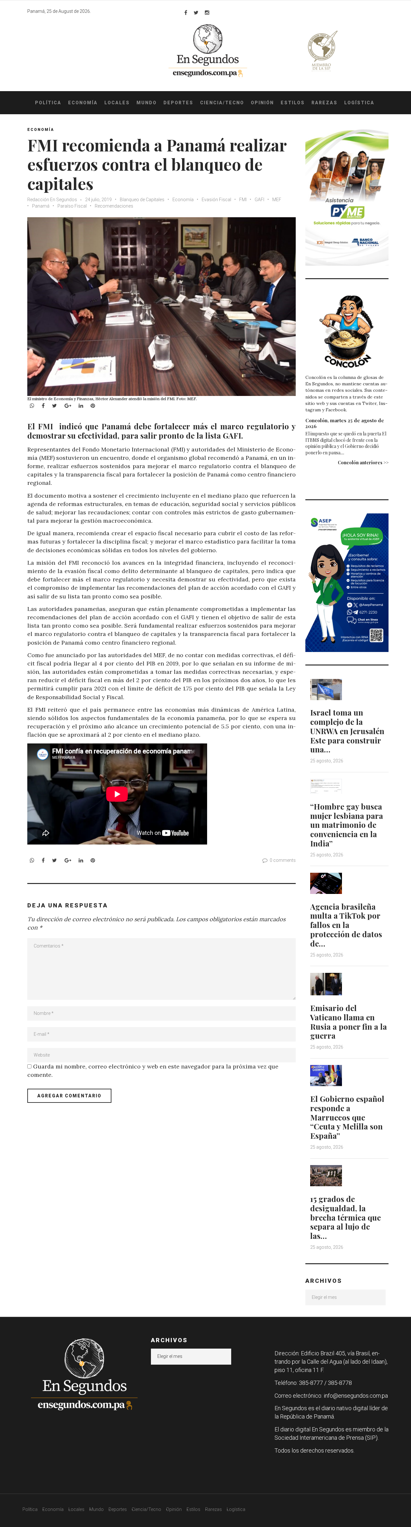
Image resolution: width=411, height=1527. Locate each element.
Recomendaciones (114, 206)
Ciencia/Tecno (222, 102)
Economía (83, 102)
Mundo (146, 102)
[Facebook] (186, 12)
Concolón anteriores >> (363, 462)
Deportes (178, 102)
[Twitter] (196, 12)
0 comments (283, 860)
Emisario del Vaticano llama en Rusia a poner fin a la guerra (348, 1022)
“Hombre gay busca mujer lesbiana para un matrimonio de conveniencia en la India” (346, 824)
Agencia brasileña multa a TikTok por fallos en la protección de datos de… (346, 924)
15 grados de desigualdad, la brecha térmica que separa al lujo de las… (345, 1217)
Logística (359, 102)
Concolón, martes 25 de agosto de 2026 (344, 423)
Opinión (262, 102)
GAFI (259, 199)
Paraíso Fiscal (72, 206)
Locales (117, 102)
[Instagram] (207, 12)
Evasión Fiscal (216, 199)
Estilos (293, 102)
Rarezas (324, 102)
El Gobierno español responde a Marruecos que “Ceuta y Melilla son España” (347, 1117)
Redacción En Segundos (52, 199)
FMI (243, 199)
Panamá (40, 206)
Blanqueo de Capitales (142, 199)
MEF (276, 199)
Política (48, 102)
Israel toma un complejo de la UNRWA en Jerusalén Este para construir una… (347, 730)
